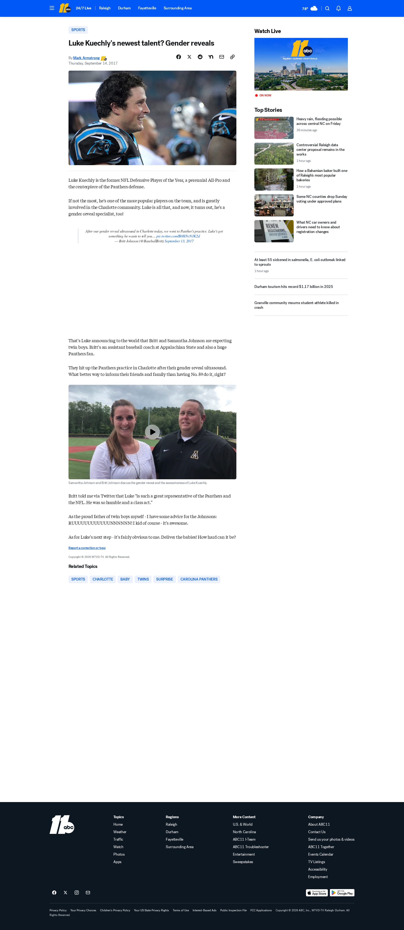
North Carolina (244, 832)
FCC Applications (261, 910)
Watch (118, 847)
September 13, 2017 (179, 240)
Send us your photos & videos (331, 839)
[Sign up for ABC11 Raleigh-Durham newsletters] (88, 892)
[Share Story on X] (189, 57)
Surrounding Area (178, 8)
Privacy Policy (58, 910)
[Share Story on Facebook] (179, 57)
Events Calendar (320, 854)
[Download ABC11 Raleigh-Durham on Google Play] (342, 893)
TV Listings (316, 862)
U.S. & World (242, 824)
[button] (52, 8)
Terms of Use (181, 910)
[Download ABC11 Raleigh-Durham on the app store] (317, 893)
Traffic (118, 839)
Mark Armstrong (86, 57)
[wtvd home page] (62, 824)
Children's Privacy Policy (115, 910)
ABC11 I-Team (244, 839)
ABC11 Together (321, 847)
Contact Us (316, 832)
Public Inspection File (233, 910)
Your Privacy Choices (83, 910)
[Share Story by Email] (222, 57)
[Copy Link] (232, 57)
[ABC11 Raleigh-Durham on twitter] (65, 892)
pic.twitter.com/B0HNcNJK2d (178, 235)
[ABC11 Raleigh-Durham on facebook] (54, 892)
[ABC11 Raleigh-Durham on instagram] (76, 892)
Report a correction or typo (87, 548)
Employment (318, 877)
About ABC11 (319, 824)
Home (118, 824)
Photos (118, 854)
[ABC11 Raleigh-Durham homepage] (65, 8)
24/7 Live (83, 8)
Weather (119, 832)
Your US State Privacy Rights (151, 910)
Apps (117, 862)
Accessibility (317, 869)
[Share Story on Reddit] (200, 57)
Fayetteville (147, 8)
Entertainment (244, 854)
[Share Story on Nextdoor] (211, 57)
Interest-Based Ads (204, 910)
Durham (124, 8)
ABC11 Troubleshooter (251, 847)
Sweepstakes (243, 862)
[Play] (301, 64)
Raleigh (105, 8)
